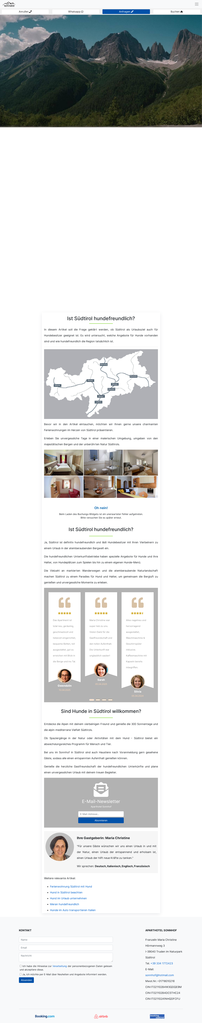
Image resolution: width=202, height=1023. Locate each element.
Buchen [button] (175, 11)
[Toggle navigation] (197, 4)
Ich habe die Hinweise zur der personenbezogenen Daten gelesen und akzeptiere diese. (66, 968)
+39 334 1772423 (162, 963)
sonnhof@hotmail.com (159, 975)
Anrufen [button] (23, 11)
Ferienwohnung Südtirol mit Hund (71, 886)
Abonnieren (101, 820)
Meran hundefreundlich (64, 904)
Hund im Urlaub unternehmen (68, 898)
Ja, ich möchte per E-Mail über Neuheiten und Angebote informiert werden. (64, 974)
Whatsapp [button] (74, 11)
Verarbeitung (60, 966)
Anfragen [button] (124, 11)
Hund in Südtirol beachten (66, 892)
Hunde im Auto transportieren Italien (73, 910)
